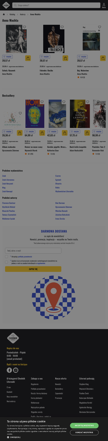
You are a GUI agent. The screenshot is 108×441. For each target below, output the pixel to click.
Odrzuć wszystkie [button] (84, 432)
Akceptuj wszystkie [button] (84, 425)
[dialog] (54, 429)
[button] (37, 437)
